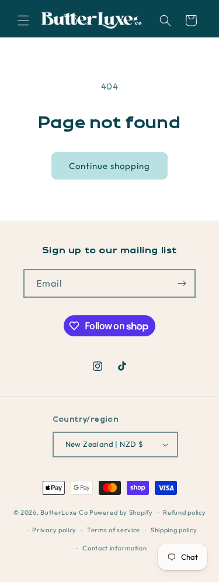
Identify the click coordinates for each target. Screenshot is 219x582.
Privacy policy (54, 530)
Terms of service (113, 530)
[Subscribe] (181, 283)
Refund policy (184, 512)
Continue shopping (109, 165)
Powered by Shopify (121, 512)
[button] (23, 20)
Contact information (114, 548)
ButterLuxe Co (64, 512)
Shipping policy (174, 530)
